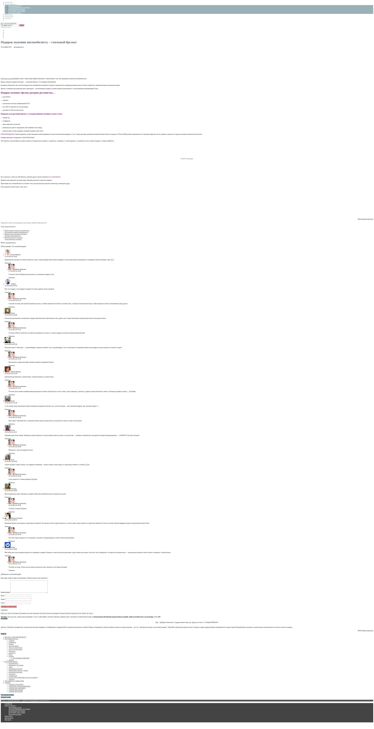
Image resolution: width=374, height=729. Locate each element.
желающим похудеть (15, 669)
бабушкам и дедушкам (16, 665)
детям (10, 667)
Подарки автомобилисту (13, 236)
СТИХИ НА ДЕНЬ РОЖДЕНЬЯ (19, 686)
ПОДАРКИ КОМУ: (11, 662)
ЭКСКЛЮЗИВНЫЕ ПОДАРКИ (19, 7)
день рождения (14, 646)
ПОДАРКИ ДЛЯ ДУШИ (17, 11)
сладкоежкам (13, 676)
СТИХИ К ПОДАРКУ (16, 684)
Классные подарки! (15, 13)
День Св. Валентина (15, 647)
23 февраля (12, 642)
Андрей (13, 284)
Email (3, 599)
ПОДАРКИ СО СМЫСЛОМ (14, 681)
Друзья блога (9, 16)
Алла (12, 459)
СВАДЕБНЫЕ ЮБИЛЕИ (20, 658)
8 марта (11, 644)
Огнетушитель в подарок (13, 239)
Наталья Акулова (16, 518)
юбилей (11, 660)
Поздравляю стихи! (15, 6)
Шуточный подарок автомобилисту (16, 232)
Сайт (2, 603)
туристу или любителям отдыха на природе (23, 677)
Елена (13, 430)
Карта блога (9, 15)
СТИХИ (7, 683)
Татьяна (14, 489)
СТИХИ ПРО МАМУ (16, 690)
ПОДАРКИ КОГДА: (11, 639)
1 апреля (11, 640)
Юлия (13, 313)
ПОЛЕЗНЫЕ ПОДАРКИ (17, 9)
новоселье (12, 651)
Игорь (13, 547)
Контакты (8, 18)
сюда (67, 183)
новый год (12, 653)
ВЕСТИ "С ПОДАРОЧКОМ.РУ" (16, 637)
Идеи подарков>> (10, 4)
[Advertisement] (187, 62)
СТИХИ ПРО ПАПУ (16, 691)
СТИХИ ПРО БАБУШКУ (17, 688)
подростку (12, 674)
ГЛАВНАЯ (8, 2)
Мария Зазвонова (367, 219)
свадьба (11, 656)
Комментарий (5, 592)
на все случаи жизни (15, 649)
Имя (3, 595)
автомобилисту (19, 47)
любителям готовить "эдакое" (18, 670)
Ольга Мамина (16, 254)
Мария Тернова (16, 372)
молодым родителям (15, 672)
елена (13, 342)
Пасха (11, 655)
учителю (11, 679)
